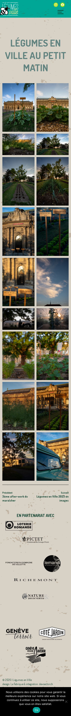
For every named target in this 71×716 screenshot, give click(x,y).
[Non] (66, 702)
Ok (36, 710)
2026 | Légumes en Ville (18, 680)
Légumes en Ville (10, 9)
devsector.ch (46, 684)
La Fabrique (17, 684)
